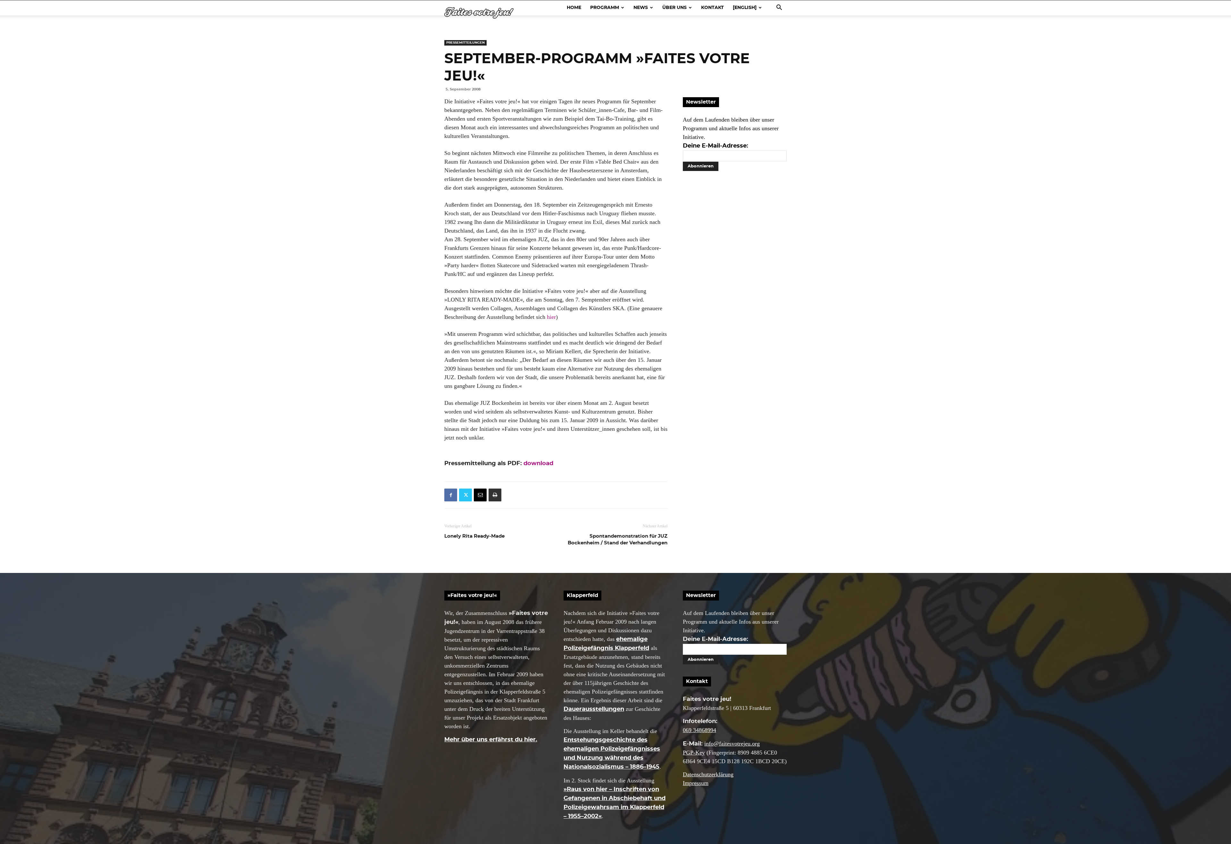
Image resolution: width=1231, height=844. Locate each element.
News (640, 7)
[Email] (480, 495)
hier (551, 317)
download (538, 463)
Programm (604, 7)
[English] (745, 7)
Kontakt (712, 7)
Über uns (674, 7)
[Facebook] (450, 495)
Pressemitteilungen (465, 42)
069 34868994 (699, 730)
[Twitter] (465, 495)
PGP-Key (694, 752)
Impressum (695, 783)
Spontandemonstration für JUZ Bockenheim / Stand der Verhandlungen (617, 539)
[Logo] (479, 13)
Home (574, 7)
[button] (779, 8)
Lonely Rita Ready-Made (474, 536)
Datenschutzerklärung (708, 774)
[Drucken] (495, 495)
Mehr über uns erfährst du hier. (490, 740)
